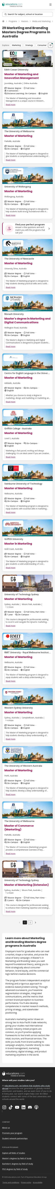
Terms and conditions (10, 1182)
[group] (30, 45)
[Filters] (50, 45)
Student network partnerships (15, 1138)
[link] (35, 922)
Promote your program (12, 1133)
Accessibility (37, 1182)
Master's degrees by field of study (16, 1158)
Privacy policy (26, 1182)
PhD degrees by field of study (15, 1169)
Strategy (29, 45)
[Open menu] (50, 4)
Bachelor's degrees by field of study (17, 1163)
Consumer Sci (43, 45)
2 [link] (30, 922)
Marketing (16, 45)
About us (6, 1127)
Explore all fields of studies (13, 1153)
